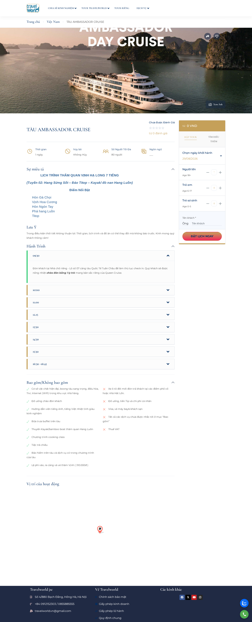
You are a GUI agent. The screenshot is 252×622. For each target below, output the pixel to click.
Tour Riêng (121, 8)
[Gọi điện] (244, 614)
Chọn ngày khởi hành (197, 152)
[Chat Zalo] (244, 603)
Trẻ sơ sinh (189, 200)
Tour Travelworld (94, 8)
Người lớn (189, 169)
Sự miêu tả (35, 169)
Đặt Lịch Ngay (202, 236)
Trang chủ (33, 22)
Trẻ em (187, 184)
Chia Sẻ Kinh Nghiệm (61, 8)
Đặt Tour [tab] (190, 137)
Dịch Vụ (142, 8)
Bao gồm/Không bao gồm (47, 382)
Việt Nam (53, 22)
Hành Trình (36, 246)
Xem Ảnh (218, 104)
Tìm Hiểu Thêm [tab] (213, 139)
